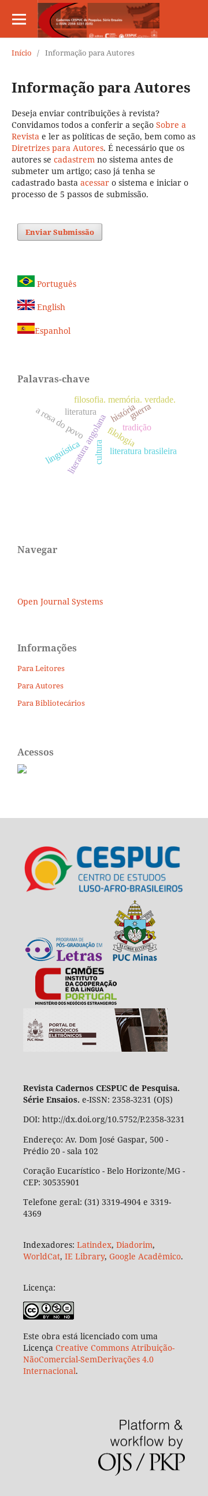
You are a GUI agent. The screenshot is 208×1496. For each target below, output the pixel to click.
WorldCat (41, 1256)
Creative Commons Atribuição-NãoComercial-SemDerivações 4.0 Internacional (98, 1359)
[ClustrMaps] (22, 770)
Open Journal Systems (60, 601)
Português (55, 283)
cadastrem (74, 159)
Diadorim (134, 1244)
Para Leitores (41, 668)
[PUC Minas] (91, 959)
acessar (94, 182)
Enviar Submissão (59, 232)
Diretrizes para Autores (57, 147)
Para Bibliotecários (51, 703)
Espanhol (52, 330)
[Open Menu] (19, 19)
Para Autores (40, 685)
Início (22, 52)
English (50, 306)
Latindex (94, 1244)
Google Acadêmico (145, 1256)
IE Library (85, 1256)
